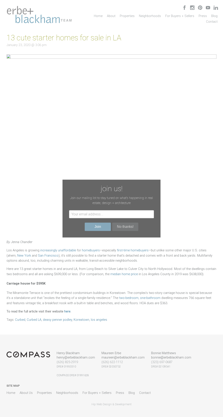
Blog (214, 16)
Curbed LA (34, 320)
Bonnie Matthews (163, 353)
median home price (124, 274)
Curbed (20, 320)
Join (98, 226)
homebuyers (91, 250)
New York (24, 255)
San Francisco (48, 255)
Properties (127, 16)
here (67, 311)
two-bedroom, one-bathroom (139, 298)
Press (203, 16)
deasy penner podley (57, 320)
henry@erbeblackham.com (76, 357)
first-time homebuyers (133, 250)
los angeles (99, 320)
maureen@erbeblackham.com (123, 357)
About (111, 16)
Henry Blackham (68, 353)
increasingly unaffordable (57, 250)
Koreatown (81, 320)
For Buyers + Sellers (179, 16)
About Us (26, 393)
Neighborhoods (150, 16)
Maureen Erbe (111, 353)
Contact (212, 22)
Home (98, 16)
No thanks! (125, 226)
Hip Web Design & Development (111, 404)
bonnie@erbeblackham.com (171, 357)
